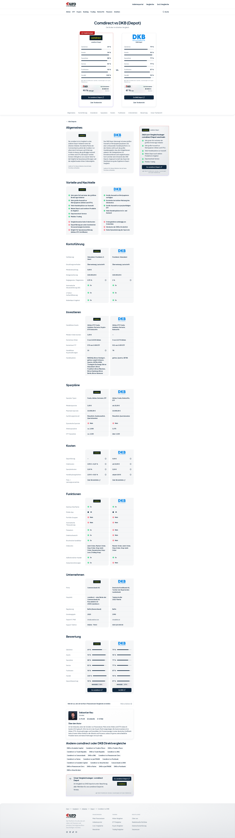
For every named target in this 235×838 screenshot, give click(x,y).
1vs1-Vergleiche (163, 4)
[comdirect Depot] (96, 37)
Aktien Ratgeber (117, 818)
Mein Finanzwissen (98, 818)
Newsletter (96, 829)
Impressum (135, 829)
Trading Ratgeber (117, 829)
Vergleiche (150, 4)
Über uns (135, 818)
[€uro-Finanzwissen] (71, 4)
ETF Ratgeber (116, 822)
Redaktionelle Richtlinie (139, 822)
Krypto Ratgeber (117, 826)
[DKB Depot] (139, 37)
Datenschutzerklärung (139, 826)
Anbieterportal (137, 4)
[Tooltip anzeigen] (105, 280)
